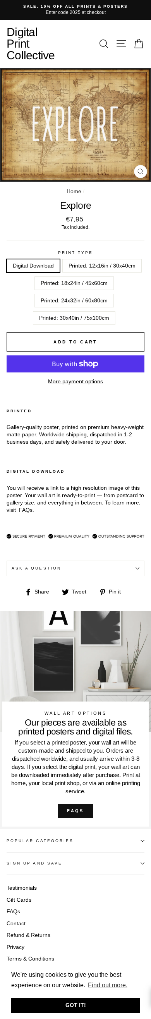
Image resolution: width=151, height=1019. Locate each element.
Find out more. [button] (107, 985)
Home (74, 191)
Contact (16, 923)
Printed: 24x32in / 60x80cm (74, 301)
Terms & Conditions (30, 959)
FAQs (75, 810)
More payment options (75, 381)
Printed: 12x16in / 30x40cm (102, 266)
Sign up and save (34, 863)
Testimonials (22, 888)
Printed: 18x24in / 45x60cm (74, 283)
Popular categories (40, 841)
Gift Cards (19, 900)
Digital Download (33, 266)
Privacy (15, 947)
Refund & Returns (28, 935)
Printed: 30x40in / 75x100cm (74, 318)
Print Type (75, 252)
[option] (75, 10)
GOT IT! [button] (75, 1005)
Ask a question (36, 568)
